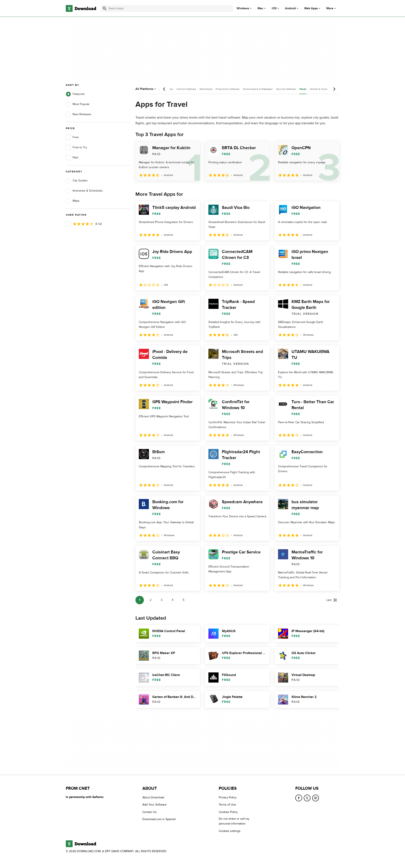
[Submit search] (104, 8)
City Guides (80, 180)
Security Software (286, 89)
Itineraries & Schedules (88, 190)
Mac (260, 8)
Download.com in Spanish (159, 819)
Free (76, 137)
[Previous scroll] (164, 89)
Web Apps (311, 8)
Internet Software (186, 89)
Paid (75, 157)
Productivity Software (228, 89)
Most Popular (81, 104)
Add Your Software (154, 805)
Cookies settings (229, 831)
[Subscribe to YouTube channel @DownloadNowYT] (315, 798)
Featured (78, 94)
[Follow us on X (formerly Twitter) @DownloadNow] (307, 798)
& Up (98, 224)
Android (290, 8)
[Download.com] (81, 8)
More (329, 8)
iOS (274, 8)
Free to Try (80, 147)
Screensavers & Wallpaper (258, 89)
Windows (243, 8)
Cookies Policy (228, 812)
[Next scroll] (334, 89)
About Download (153, 797)
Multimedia (206, 89)
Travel (302, 89)
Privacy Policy (227, 797)
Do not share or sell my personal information (234, 821)
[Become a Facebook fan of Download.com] (298, 798)
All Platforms (144, 89)
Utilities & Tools (318, 89)
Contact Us (149, 812)
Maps (76, 201)
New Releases (82, 114)
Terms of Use (227, 805)
